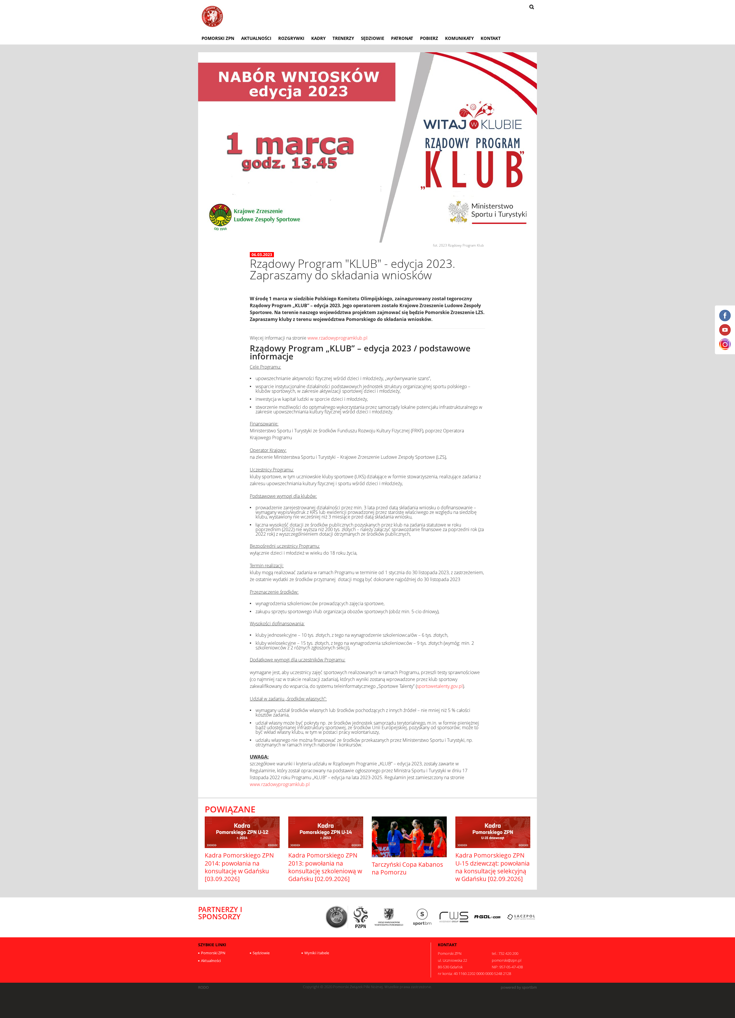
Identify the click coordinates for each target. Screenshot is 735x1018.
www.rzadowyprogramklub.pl (337, 338)
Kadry (318, 38)
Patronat (402, 38)
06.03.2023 (262, 254)
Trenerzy (343, 38)
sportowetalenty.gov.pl (440, 686)
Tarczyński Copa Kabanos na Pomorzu (407, 868)
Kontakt (491, 38)
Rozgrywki (291, 38)
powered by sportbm (519, 987)
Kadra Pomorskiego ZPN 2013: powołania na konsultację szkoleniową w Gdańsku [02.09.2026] (325, 867)
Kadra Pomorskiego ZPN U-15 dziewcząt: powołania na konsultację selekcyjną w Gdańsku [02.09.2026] (492, 867)
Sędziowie (372, 38)
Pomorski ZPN (218, 38)
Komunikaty (459, 38)
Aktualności (256, 38)
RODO (203, 987)
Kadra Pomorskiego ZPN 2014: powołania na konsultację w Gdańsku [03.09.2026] (239, 867)
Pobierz (429, 38)
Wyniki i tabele (316, 952)
